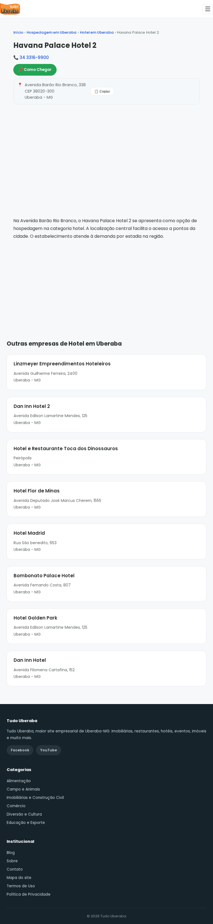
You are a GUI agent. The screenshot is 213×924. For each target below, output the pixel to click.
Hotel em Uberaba (97, 32)
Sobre (12, 861)
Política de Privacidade (28, 894)
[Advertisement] (106, 281)
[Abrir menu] (207, 9)
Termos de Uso (21, 886)
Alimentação (19, 781)
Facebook (20, 750)
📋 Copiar (102, 91)
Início (18, 32)
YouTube (48, 750)
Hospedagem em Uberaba (52, 32)
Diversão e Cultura (24, 814)
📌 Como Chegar (35, 69)
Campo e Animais (23, 789)
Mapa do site (19, 877)
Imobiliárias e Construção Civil (35, 797)
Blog (11, 852)
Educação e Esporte (26, 822)
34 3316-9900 (34, 57)
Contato (15, 869)
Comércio (16, 806)
